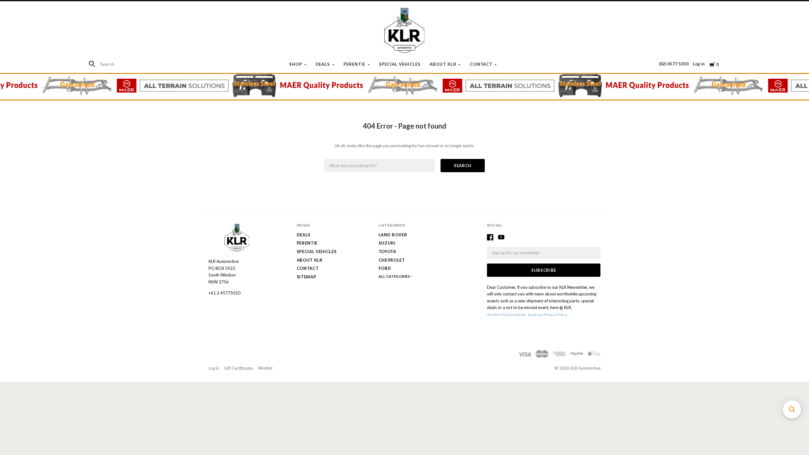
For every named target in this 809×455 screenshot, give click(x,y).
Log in (699, 63)
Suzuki (387, 243)
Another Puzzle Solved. (506, 314)
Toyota (387, 251)
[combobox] (124, 64)
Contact (481, 64)
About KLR (442, 64)
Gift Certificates (238, 368)
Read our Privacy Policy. (548, 314)
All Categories (395, 276)
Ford (385, 268)
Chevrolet (392, 260)
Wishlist (265, 368)
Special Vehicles (400, 64)
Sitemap (306, 276)
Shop (295, 64)
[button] (792, 409)
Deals (323, 64)
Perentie (354, 64)
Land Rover (393, 234)
